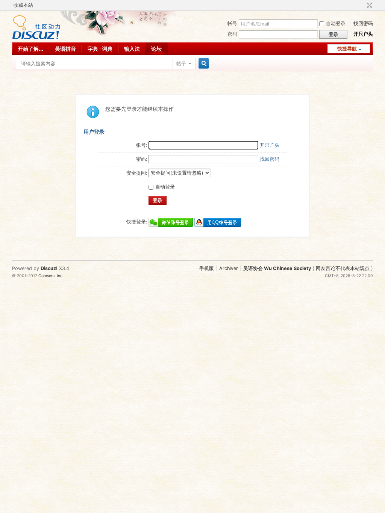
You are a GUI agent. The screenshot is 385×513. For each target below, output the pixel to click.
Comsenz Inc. (51, 275)
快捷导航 (347, 48)
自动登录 (336, 23)
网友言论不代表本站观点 (343, 268)
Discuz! (49, 268)
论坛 (156, 48)
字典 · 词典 (100, 48)
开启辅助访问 (362, 5)
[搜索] (203, 63)
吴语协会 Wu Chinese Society (277, 268)
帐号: (141, 145)
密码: (141, 159)
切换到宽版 (368, 5)
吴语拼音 (65, 48)
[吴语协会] (36, 38)
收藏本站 (23, 5)
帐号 (232, 23)
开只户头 (363, 34)
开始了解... (30, 48)
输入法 (132, 48)
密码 (232, 34)
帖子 (181, 63)
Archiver (228, 268)
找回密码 (363, 23)
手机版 (206, 268)
